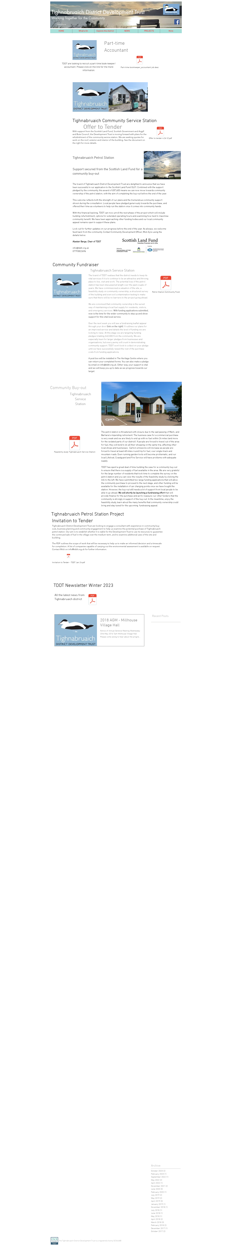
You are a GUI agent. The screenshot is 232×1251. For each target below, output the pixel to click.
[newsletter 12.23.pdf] (92, 600)
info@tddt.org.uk (81, 248)
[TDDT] (177, 21)
